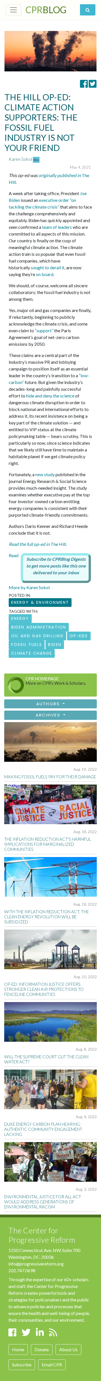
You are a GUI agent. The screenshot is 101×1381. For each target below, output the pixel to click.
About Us (68, 1349)
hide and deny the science (50, 395)
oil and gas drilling (37, 636)
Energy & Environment (40, 602)
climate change (31, 653)
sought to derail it (48, 267)
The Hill (38, 544)
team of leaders (57, 227)
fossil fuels (26, 644)
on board (44, 274)
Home (18, 1349)
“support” (44, 330)
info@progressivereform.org (36, 1263)
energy (20, 618)
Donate (42, 1349)
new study (45, 474)
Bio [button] (36, 160)
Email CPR (52, 1364)
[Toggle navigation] (13, 9)
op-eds (79, 636)
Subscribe (21, 1364)
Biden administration (38, 627)
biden (54, 644)
